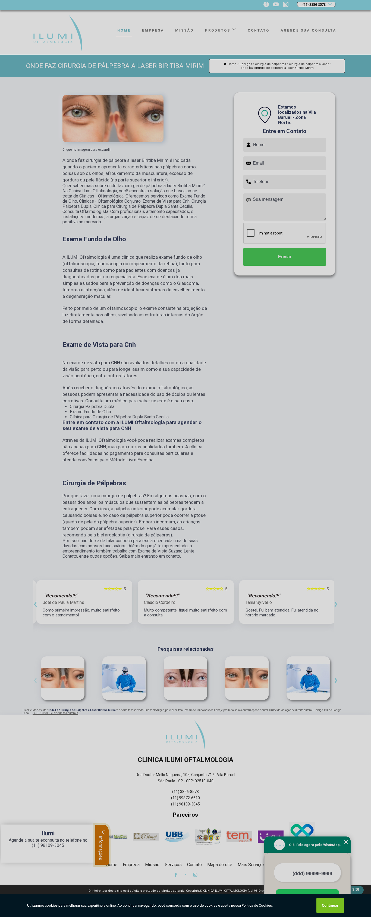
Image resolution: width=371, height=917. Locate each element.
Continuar (330, 905)
